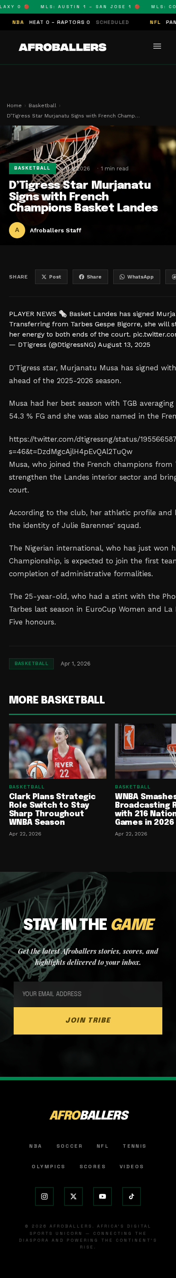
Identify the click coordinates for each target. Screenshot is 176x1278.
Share (94, 277)
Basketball (42, 105)
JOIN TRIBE (88, 1020)
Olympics (48, 1166)
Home (14, 105)
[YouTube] (102, 1196)
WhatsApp (140, 277)
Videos (132, 1166)
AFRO (88, 1116)
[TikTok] (131, 1196)
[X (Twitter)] (73, 1196)
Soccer (69, 1146)
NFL (103, 1146)
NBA (35, 1146)
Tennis (135, 1146)
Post (55, 277)
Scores (92, 1166)
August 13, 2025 (124, 344)
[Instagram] (44, 1196)
